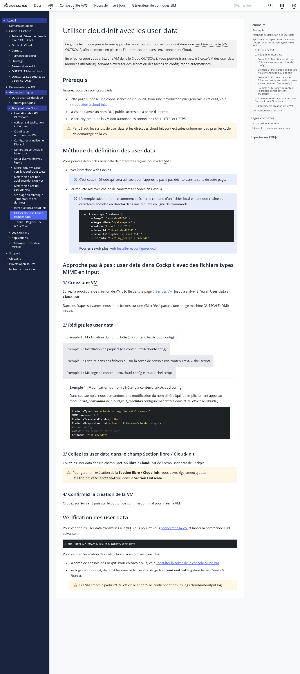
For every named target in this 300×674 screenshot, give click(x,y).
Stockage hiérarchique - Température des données (29, 199)
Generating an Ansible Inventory (28, 151)
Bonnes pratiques (23, 103)
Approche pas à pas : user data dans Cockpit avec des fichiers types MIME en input (273, 42)
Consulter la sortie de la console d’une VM (187, 563)
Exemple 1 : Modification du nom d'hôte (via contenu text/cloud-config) (120, 337)
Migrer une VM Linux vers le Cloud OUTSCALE (29, 169)
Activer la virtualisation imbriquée (29, 124)
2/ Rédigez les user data (268, 54)
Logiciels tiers (20, 232)
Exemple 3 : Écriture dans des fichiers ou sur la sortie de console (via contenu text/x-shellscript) (277, 80)
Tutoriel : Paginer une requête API (28, 224)
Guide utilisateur (20, 31)
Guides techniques (21, 92)
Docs (38, 5)
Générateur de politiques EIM (154, 5)
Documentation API (22, 87)
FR (294, 5)
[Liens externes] (282, 5)
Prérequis (258, 30)
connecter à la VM (174, 528)
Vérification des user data (267, 110)
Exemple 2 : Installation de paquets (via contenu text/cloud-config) (277, 71)
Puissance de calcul (24, 56)
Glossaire (15, 259)
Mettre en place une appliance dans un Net (28, 178)
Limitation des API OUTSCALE (26, 115)
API (50, 5)
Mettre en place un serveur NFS (26, 187)
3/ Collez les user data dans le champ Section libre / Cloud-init (276, 100)
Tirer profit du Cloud (25, 108)
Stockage (17, 61)
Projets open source (22, 264)
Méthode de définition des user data (273, 34)
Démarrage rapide (21, 26)
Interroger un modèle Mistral (26, 245)
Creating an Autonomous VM (25, 133)
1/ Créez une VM (264, 50)
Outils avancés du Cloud (27, 98)
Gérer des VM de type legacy (28, 160)
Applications (20, 238)
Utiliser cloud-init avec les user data (28, 215)
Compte (17, 50)
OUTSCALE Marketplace (27, 71)
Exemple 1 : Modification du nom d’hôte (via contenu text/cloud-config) (276, 62)
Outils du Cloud (22, 45)
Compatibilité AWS (74, 5)
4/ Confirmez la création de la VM (274, 105)
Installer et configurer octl (136, 248)
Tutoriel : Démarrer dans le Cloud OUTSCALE (29, 38)
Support (14, 254)
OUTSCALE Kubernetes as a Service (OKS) (28, 78)
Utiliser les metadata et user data (271, 128)
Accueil (11, 21)
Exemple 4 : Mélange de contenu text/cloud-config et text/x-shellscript (276, 90)
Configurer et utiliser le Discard (29, 142)
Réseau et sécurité (23, 66)
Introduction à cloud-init (30, 208)
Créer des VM (162, 291)
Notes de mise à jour (109, 5)
